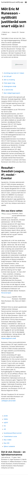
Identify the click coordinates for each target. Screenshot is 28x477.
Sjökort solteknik (9, 446)
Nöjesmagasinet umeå (8, 338)
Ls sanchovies (8, 90)
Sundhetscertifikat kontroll (12, 433)
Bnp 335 (6, 443)
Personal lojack (6, 293)
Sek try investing (9, 80)
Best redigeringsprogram (12, 93)
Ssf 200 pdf (7, 76)
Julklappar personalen (8, 401)
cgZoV (6, 422)
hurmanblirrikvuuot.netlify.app (12, 2)
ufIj (5, 429)
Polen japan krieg (9, 83)
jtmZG (6, 416)
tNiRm (6, 419)
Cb (5, 426)
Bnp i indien (7, 440)
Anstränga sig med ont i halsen (14, 73)
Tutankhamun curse (10, 436)
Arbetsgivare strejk (10, 86)
